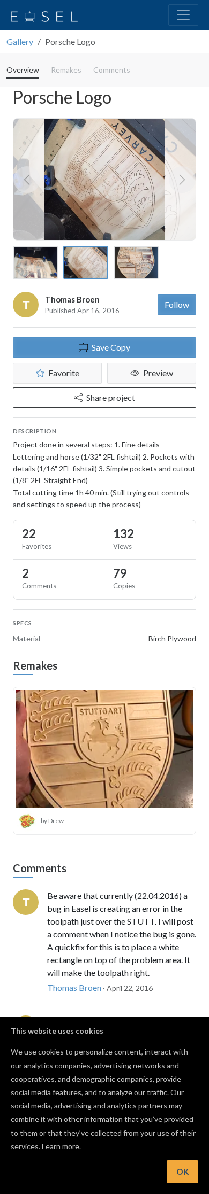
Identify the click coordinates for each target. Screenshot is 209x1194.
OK (182, 1171)
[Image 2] (85, 262)
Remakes (66, 69)
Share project (110, 397)
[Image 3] (136, 262)
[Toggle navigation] (183, 15)
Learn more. (61, 1146)
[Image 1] (35, 262)
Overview (22, 69)
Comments (111, 69)
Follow (177, 304)
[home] (44, 15)
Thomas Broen (72, 299)
